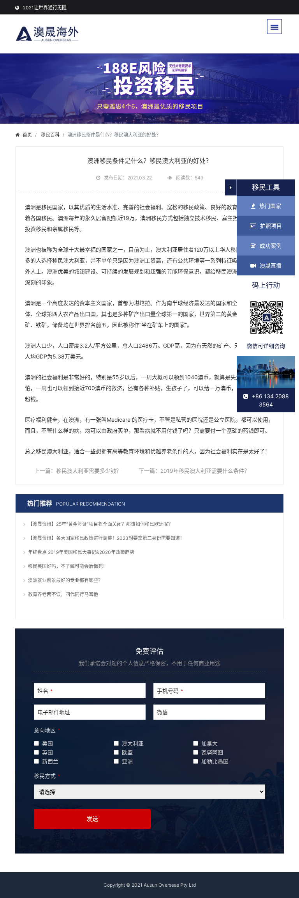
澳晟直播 (270, 265)
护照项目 (271, 225)
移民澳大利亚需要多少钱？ (88, 470)
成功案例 (270, 245)
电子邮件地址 (53, 712)
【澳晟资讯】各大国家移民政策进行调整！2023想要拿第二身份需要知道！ (106, 538)
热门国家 (270, 205)
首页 (27, 135)
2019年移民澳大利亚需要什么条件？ (205, 470)
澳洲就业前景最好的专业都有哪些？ (65, 580)
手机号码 (170, 690)
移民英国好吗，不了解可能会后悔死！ (67, 566)
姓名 (45, 690)
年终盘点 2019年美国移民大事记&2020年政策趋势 (81, 552)
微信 (162, 712)
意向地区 (47, 730)
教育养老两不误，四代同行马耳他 (63, 594)
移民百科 (50, 135)
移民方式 (47, 775)
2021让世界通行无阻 (45, 8)
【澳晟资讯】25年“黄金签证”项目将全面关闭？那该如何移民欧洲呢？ (100, 524)
